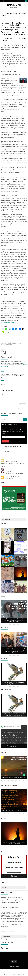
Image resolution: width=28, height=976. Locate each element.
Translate (12, 939)
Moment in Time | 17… (11, 473)
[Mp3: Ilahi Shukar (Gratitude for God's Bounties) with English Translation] (20, 573)
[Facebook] (2, 1)
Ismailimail (14, 5)
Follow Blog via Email (9, 425)
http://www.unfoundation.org (8, 322)
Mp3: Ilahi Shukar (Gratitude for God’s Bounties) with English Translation (14, 842)
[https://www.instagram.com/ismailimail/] (5, 1)
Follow (5, 441)
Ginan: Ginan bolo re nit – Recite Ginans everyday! (14, 810)
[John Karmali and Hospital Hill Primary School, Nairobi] (20, 534)
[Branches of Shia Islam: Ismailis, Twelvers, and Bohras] (20, 547)
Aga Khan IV (8, 342)
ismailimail (4, 17)
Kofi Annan (13, 343)
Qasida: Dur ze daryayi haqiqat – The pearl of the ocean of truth (14, 875)
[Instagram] (7, 948)
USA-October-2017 (9, 344)
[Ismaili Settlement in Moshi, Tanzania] (7, 586)
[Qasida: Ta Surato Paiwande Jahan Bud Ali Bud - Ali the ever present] (7, 573)
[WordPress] (2, 948)
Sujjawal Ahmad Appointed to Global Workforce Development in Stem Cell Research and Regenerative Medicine (14, 620)
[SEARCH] (25, 419)
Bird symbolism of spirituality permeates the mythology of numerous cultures (14, 683)
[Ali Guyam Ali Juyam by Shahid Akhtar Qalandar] (20, 586)
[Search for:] (12, 419)
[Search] (26, 1)
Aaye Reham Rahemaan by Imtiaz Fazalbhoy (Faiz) (14, 777)
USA (5, 343)
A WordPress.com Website (14, 966)
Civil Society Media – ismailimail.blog (14, 955)
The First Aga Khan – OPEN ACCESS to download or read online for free (14, 745)
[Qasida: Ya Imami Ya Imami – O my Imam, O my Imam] (7, 547)
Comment (22, 404)
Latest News (18, 343)
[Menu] (14, 9)
